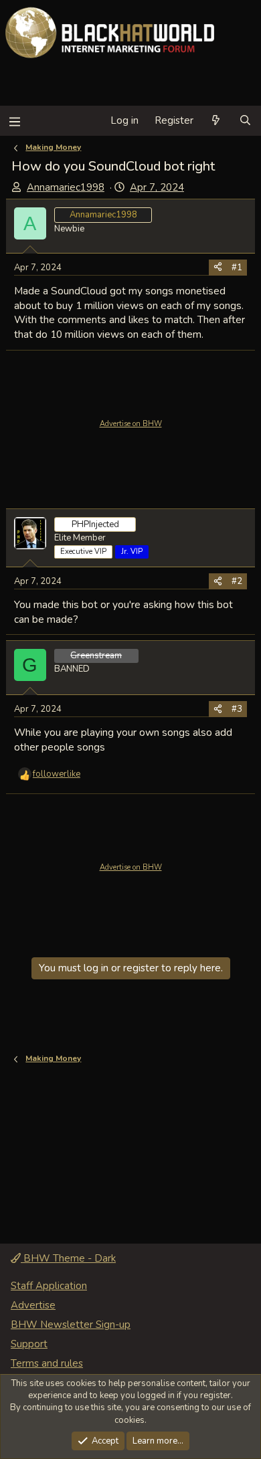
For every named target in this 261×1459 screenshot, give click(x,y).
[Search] (245, 120)
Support (29, 1344)
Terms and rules (47, 1363)
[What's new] (215, 120)
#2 (237, 581)
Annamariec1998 (65, 187)
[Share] (218, 268)
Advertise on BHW (131, 424)
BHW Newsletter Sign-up (70, 1324)
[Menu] (14, 120)
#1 (237, 268)
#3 (237, 709)
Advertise (33, 1305)
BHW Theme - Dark (68, 1258)
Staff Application (49, 1285)
